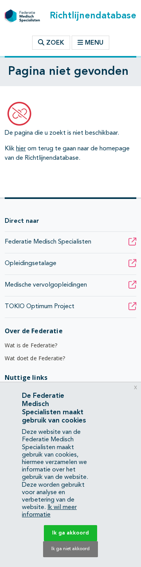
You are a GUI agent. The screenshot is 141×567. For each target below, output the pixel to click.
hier (21, 149)
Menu (94, 43)
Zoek (54, 43)
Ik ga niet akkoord (70, 549)
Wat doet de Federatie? (35, 358)
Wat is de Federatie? (31, 345)
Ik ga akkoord (70, 533)
